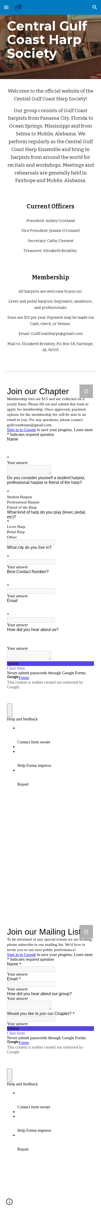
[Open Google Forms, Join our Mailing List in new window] (86, 932)
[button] (6, 7)
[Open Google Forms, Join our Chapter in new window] (86, 391)
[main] (50, 39)
